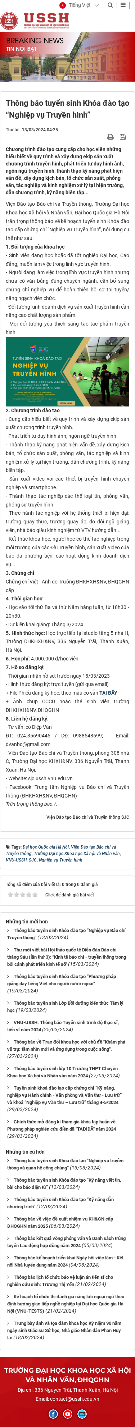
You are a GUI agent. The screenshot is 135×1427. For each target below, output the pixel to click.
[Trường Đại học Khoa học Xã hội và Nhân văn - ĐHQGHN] (9, 20)
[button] (75, 5)
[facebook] (53, 1414)
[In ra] (111, 137)
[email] (82, 1414)
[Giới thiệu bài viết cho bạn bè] (102, 137)
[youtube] (67, 1414)
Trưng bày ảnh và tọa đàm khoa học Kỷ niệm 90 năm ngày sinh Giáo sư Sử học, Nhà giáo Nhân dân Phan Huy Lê (64, 1330)
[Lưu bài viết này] (123, 137)
